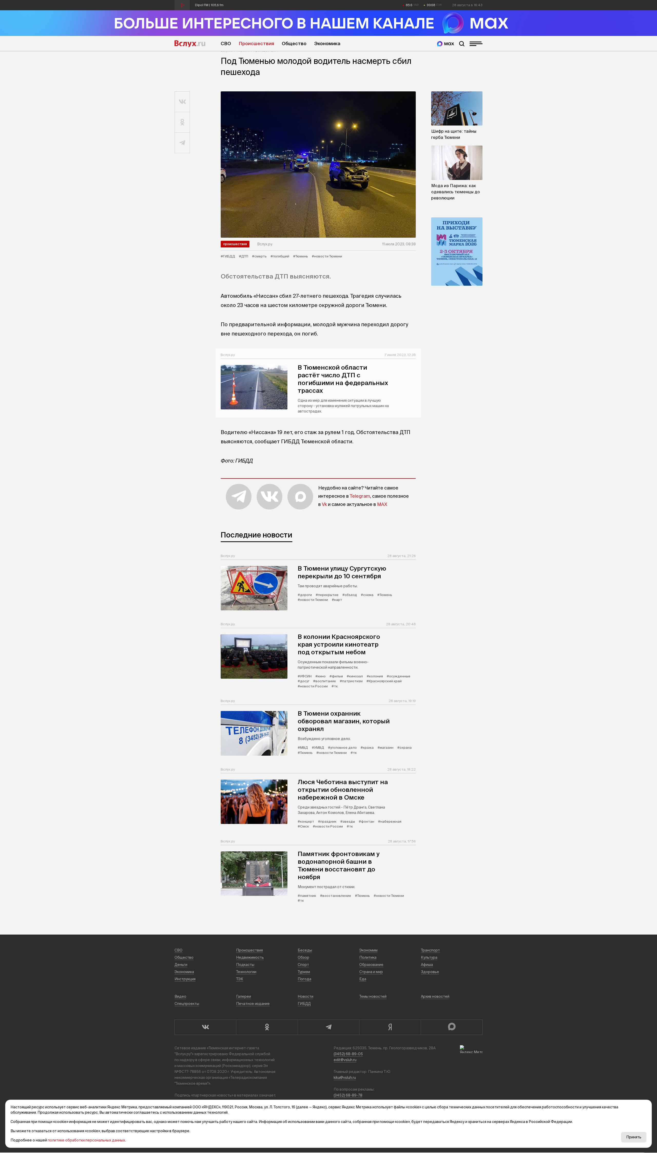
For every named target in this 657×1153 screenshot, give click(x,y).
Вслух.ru (190, 43)
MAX (382, 504)
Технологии (246, 972)
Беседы (305, 950)
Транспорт (430, 950)
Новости (305, 996)
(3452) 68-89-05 (348, 1054)
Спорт (303, 965)
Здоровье (430, 972)
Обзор (303, 957)
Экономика (327, 43)
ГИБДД (304, 1004)
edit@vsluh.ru (345, 1060)
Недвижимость (250, 957)
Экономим (368, 950)
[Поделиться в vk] (182, 102)
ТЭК (239, 979)
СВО (226, 43)
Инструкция (185, 979)
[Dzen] (390, 1027)
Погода (304, 979)
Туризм (304, 972)
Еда (362, 979)
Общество (294, 43)
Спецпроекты (187, 1004)
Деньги (181, 965)
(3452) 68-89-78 (348, 1095)
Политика (367, 957)
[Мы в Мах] (445, 44)
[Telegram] (328, 1027)
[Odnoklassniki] (267, 1027)
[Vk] (205, 1027)
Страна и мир (371, 972)
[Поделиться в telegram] (182, 143)
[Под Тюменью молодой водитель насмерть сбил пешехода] (318, 164)
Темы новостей (373, 996)
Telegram (360, 496)
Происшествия (256, 43)
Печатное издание (253, 1004)
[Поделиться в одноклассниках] (182, 122)
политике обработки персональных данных (86, 1140)
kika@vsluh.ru (345, 1077)
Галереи (243, 996)
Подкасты (245, 965)
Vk (324, 504)
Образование (371, 965)
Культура (429, 957)
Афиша (427, 965)
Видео (180, 996)
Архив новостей (435, 996)
